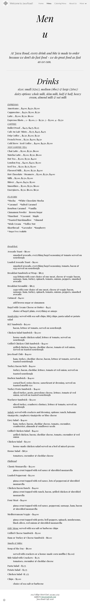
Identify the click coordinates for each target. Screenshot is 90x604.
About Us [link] (73, 3)
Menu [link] (49, 3)
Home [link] (41, 3)
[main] (45, 26)
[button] (4, 600)
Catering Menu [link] (60, 3)
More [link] (82, 3)
